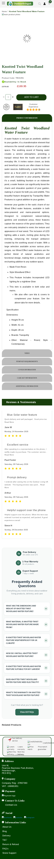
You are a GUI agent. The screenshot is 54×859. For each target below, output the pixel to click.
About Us (6, 827)
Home (4, 11)
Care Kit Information (27, 378)
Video (27, 353)
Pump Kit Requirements (27, 361)
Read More (9, 422)
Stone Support (9, 853)
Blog (4, 831)
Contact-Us (11, 805)
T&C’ (4, 840)
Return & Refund (10, 844)
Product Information (27, 118)
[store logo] (20, 3)
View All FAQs (27, 712)
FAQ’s (5, 848)
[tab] (27, 118)
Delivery (6, 835)
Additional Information (27, 386)
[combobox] (35, 10)
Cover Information (27, 370)
